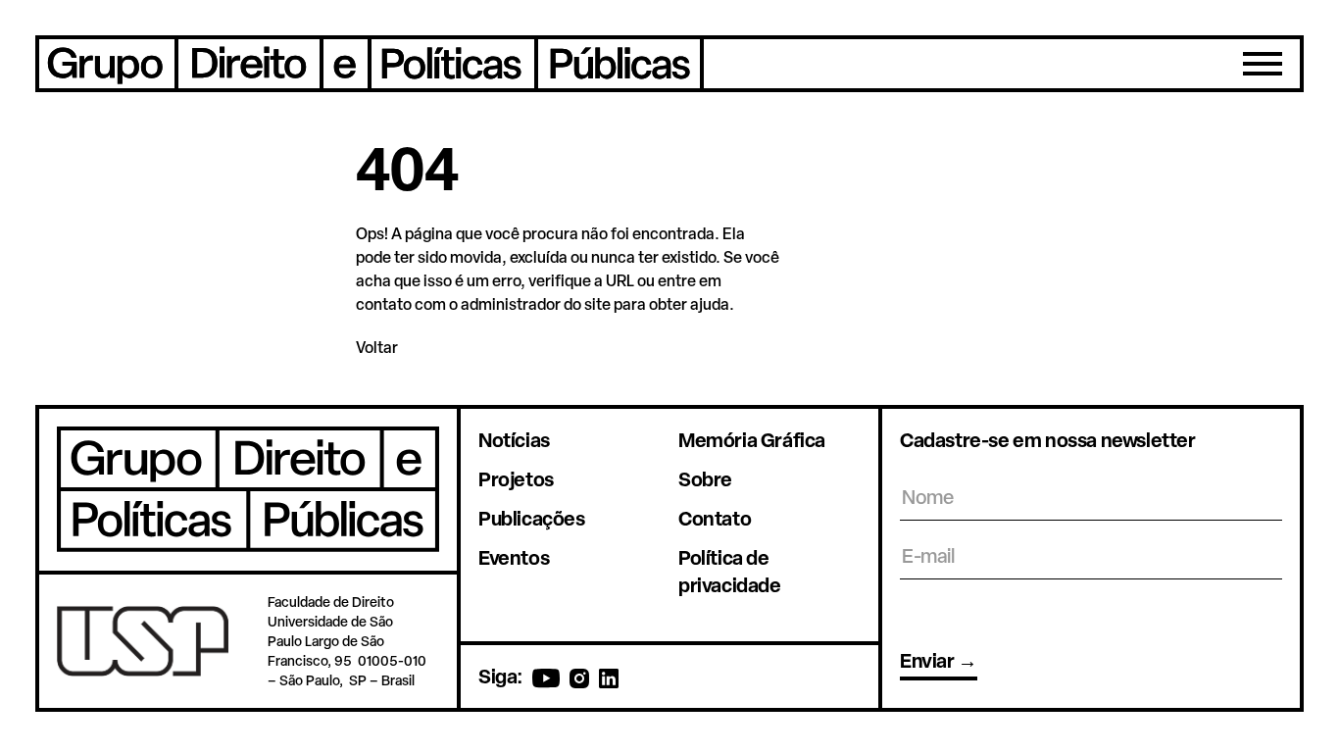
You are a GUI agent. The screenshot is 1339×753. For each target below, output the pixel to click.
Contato (714, 518)
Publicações (531, 518)
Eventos (513, 557)
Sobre (705, 479)
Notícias (514, 440)
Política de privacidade (729, 571)
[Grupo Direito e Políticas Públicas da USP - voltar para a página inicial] (369, 63)
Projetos (516, 479)
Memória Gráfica (751, 440)
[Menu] (1262, 63)
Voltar (377, 347)
